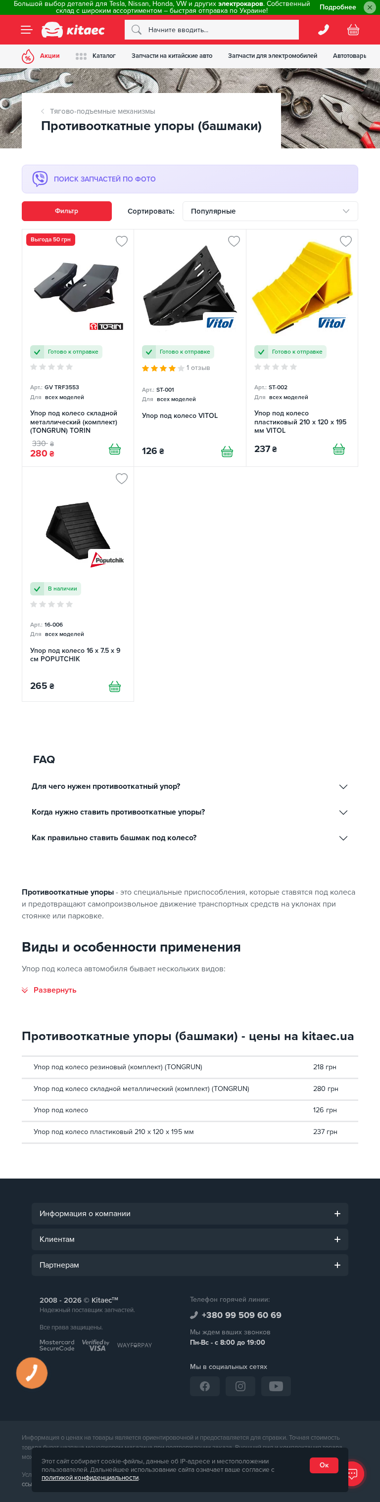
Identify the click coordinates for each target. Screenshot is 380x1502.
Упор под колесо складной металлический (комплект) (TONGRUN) (141, 1089)
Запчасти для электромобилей (272, 56)
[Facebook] (205, 1386)
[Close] (370, 7)
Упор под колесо (61, 1110)
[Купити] (115, 449)
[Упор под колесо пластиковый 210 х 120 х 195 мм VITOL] (302, 347)
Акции (50, 56)
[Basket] (353, 30)
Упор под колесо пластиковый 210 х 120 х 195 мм (114, 1132)
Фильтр (66, 211)
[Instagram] (240, 1386)
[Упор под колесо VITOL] (189, 347)
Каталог (104, 56)
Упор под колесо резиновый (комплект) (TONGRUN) (118, 1067)
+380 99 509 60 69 (242, 1315)
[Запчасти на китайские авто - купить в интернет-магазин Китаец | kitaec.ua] (73, 30)
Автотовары (351, 56)
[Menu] (27, 30)
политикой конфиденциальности (90, 1478)
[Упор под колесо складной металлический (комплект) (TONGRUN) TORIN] (78, 347)
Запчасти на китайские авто (172, 56)
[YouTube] (276, 1386)
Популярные (213, 211)
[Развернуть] (49, 990)
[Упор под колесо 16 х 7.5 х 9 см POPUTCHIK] (78, 584)
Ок (324, 1465)
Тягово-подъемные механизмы (102, 111)
